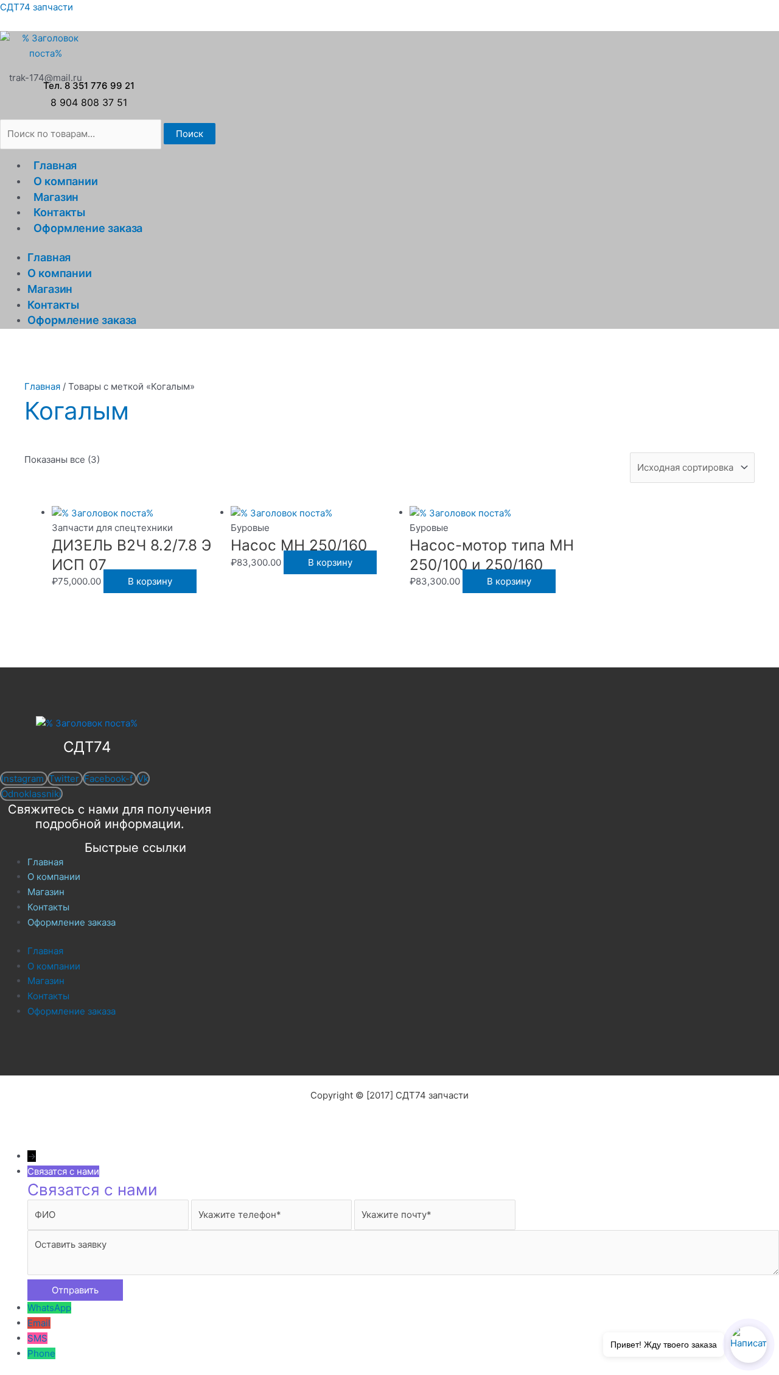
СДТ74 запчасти (36, 7)
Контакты (59, 212)
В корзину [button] (150, 581)
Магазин (56, 197)
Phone (41, 1353)
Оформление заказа (87, 228)
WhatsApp (49, 1307)
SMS (37, 1338)
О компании (65, 181)
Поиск (189, 133)
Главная (55, 165)
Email (39, 1323)
